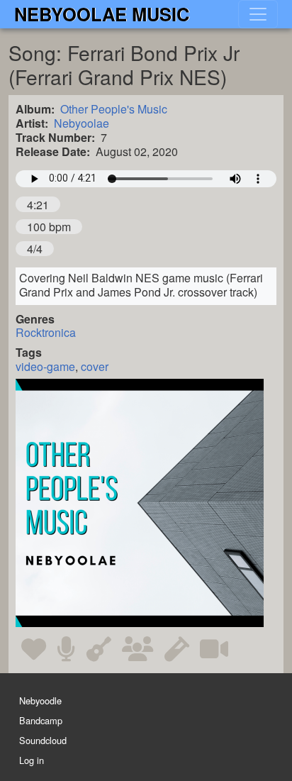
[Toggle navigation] (258, 14)
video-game (45, 366)
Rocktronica (46, 332)
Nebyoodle (40, 700)
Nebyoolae (81, 123)
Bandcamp (40, 720)
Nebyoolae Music (101, 14)
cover (94, 366)
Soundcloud (43, 741)
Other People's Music (113, 109)
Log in (31, 761)
